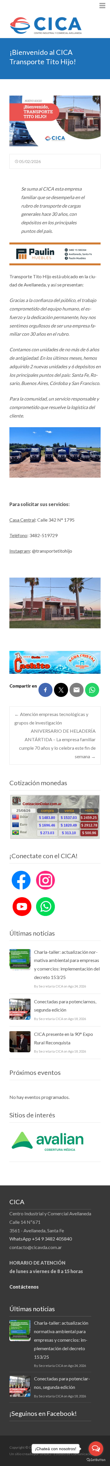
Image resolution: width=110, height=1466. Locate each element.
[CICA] (41, 24)
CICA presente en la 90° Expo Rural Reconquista (63, 1038)
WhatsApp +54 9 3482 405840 (40, 1238)
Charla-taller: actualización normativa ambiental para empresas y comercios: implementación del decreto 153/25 (67, 964)
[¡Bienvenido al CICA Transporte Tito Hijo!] (55, 121)
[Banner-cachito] (55, 661)
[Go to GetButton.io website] (96, 1460)
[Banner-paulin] (55, 253)
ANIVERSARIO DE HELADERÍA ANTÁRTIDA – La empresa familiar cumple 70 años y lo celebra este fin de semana (57, 743)
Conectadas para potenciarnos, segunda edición (65, 1006)
